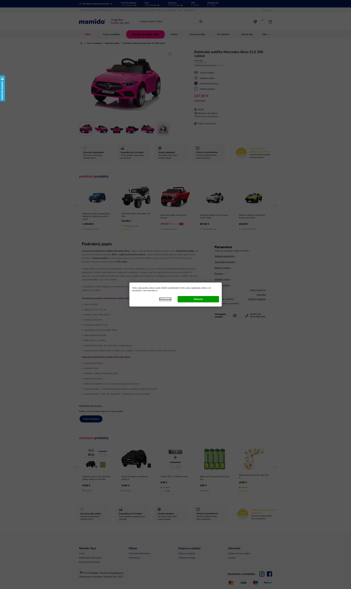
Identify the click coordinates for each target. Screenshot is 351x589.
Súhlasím (198, 299)
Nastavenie (165, 299)
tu (157, 290)
